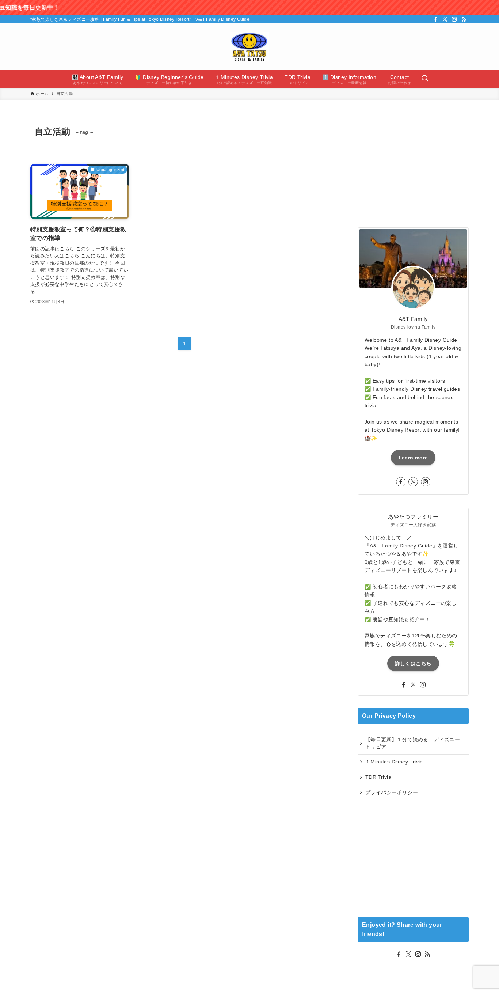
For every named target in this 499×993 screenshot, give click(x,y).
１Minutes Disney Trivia (394, 762)
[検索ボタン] (425, 79)
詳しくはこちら (413, 663)
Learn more (413, 458)
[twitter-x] (445, 19)
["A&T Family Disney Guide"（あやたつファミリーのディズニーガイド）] (249, 46)
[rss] (464, 19)
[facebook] (435, 19)
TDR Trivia (378, 777)
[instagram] (454, 19)
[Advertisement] (413, 169)
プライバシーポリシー (391, 792)
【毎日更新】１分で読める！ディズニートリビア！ (412, 743)
